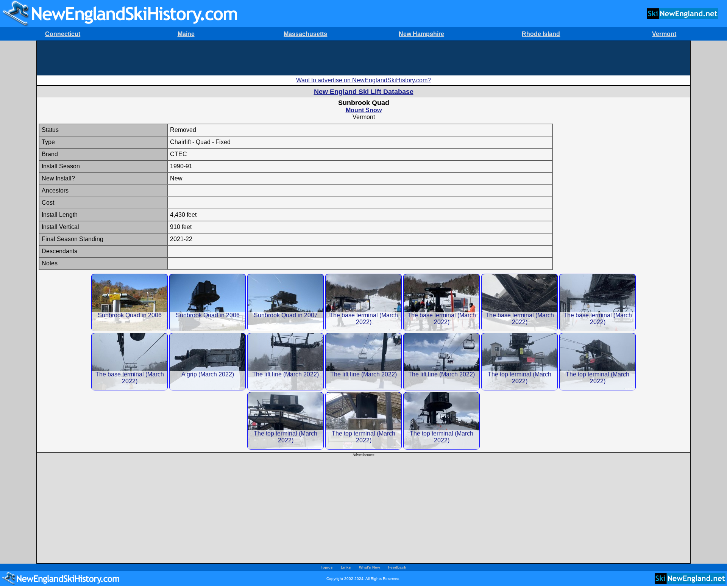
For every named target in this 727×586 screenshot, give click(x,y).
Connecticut (62, 34)
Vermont (664, 34)
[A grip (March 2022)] (207, 361)
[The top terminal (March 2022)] (519, 361)
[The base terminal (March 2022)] (363, 302)
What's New (369, 567)
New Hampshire (421, 34)
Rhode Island (541, 34)
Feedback (397, 567)
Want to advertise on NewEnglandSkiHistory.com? (363, 80)
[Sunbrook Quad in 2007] (285, 302)
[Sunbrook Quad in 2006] (129, 302)
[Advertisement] (363, 58)
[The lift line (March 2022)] (285, 361)
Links (346, 567)
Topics (327, 567)
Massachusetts (305, 34)
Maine (186, 34)
